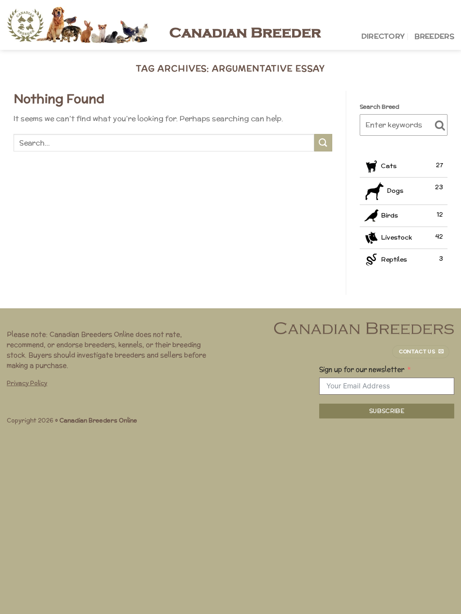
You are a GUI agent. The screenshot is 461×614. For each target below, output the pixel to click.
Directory (383, 36)
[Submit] (323, 142)
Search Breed (379, 106)
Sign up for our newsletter (361, 369)
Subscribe (387, 411)
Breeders (434, 36)
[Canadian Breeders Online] (81, 25)
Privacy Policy (27, 383)
